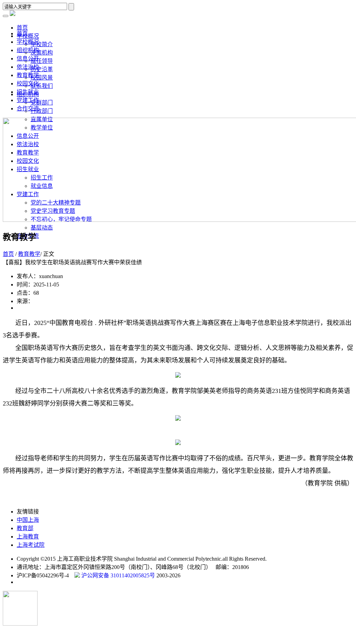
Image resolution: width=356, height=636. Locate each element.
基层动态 (42, 228)
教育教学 (28, 75)
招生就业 (28, 92)
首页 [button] (22, 28)
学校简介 (42, 44)
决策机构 (42, 53)
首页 (22, 33)
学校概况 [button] (28, 36)
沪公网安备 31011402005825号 (117, 575)
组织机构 (28, 50)
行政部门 (42, 111)
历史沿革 (42, 69)
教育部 (25, 528)
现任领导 (42, 61)
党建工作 (28, 100)
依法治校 (28, 67)
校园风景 (42, 78)
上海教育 (28, 536)
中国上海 (28, 520)
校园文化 (28, 83)
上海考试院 (30, 545)
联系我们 (42, 86)
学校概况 (28, 42)
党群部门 (42, 103)
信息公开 (28, 58)
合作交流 (28, 108)
